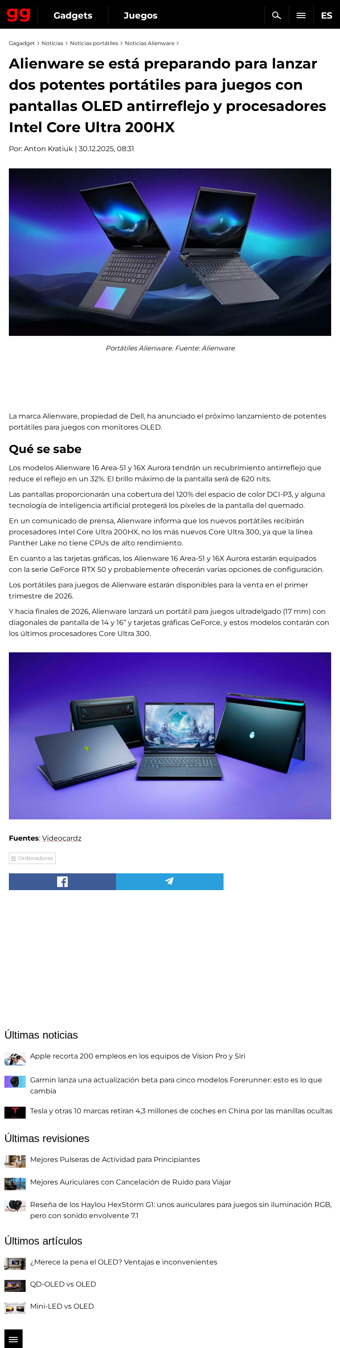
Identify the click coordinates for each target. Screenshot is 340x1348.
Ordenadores (35, 858)
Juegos (141, 15)
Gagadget (19, 13)
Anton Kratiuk (48, 149)
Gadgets (73, 15)
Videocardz (61, 838)
